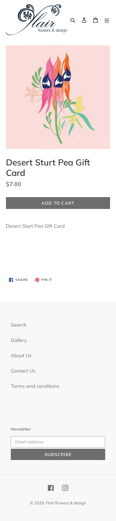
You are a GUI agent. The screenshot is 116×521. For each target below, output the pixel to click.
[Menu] (106, 19)
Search (19, 325)
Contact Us (23, 371)
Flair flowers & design (66, 502)
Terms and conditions (35, 386)
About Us (21, 355)
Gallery (19, 340)
